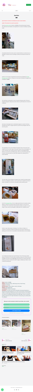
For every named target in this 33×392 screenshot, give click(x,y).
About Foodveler (13, 387)
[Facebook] (16, 10)
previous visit (7, 25)
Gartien (3, 328)
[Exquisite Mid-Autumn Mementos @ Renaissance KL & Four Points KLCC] (9, 348)
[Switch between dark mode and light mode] (29, 10)
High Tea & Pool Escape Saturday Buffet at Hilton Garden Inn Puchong (13, 361)
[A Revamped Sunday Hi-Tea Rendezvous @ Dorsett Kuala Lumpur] (24, 348)
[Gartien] (6, 323)
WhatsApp (28, 4)
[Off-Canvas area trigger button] (30, 10)
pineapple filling (9, 203)
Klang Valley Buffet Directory (18, 387)
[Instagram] (17, 10)
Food (16, 17)
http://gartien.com (9, 287)
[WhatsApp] (15, 10)
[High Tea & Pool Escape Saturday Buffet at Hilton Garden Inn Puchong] (16, 358)
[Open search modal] (2, 10)
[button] (2, 389)
